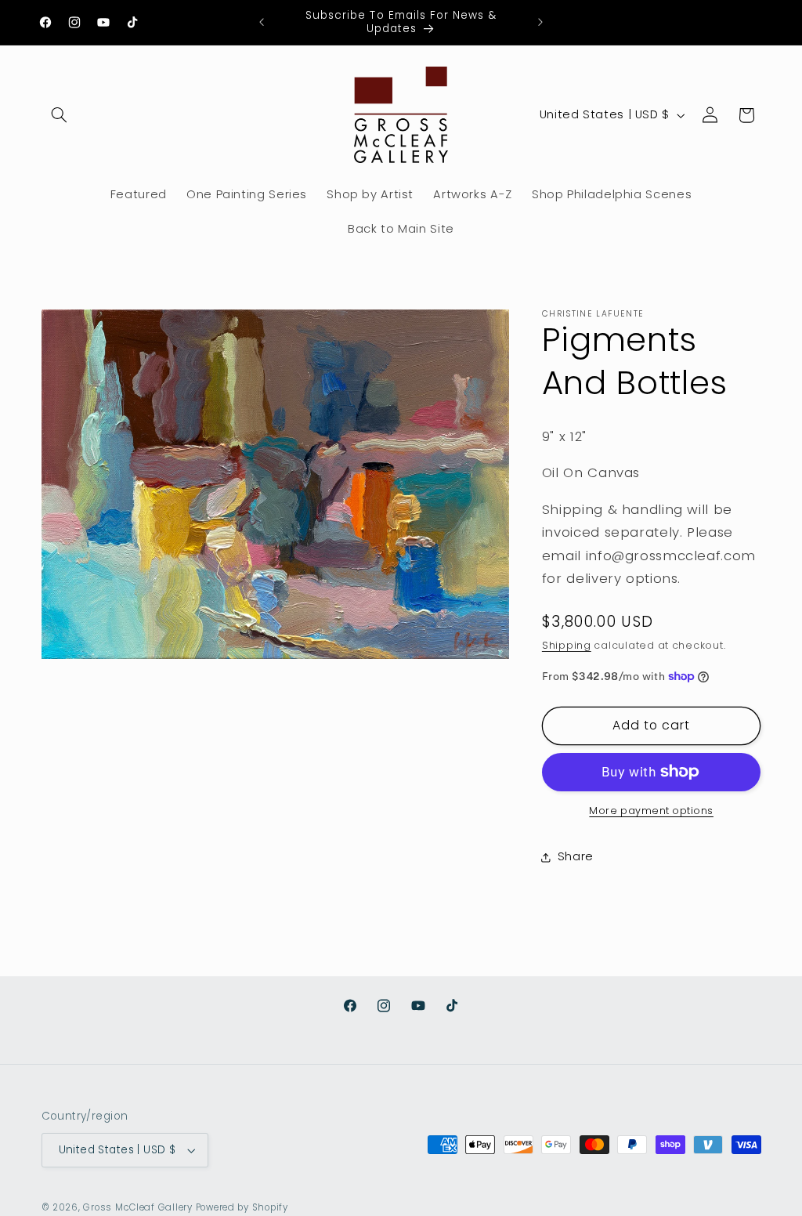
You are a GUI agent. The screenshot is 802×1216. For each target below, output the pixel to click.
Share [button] (576, 856)
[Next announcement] (540, 22)
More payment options (651, 810)
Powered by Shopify (242, 1207)
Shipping (566, 645)
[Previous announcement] (261, 22)
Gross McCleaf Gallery (137, 1207)
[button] (60, 115)
